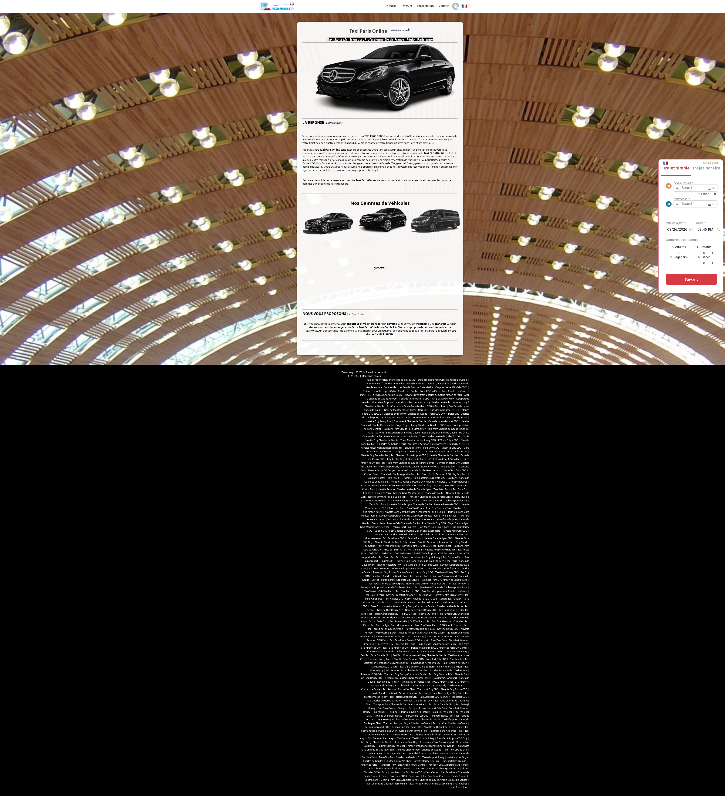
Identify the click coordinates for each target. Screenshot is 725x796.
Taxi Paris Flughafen (423, 651)
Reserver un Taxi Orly (406, 742)
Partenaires (461, 783)
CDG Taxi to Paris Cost (450, 553)
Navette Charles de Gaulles (443, 455)
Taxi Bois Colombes (379, 568)
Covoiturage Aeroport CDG (425, 662)
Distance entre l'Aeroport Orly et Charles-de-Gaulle (390, 391)
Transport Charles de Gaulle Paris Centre (431, 496)
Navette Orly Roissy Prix (390, 610)
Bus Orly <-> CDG (458, 444)
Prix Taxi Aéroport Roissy (431, 757)
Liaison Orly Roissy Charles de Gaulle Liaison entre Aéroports (407, 530)
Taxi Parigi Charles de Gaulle (376, 742)
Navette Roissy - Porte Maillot (428, 417)
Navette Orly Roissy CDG (454, 689)
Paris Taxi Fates (369, 485)
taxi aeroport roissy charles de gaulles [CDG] (391, 379)
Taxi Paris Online (387, 708)
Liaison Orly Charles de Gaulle (403, 523)
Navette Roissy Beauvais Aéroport (398, 485)
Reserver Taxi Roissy (420, 693)
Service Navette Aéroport (423, 542)
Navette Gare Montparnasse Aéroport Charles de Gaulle (415, 511)
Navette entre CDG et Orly (448, 595)
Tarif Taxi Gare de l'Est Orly (415, 712)
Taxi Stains (370, 591)
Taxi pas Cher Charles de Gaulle (450, 723)
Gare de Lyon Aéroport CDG (443, 421)
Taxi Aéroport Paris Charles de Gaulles (406, 670)
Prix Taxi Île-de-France (444, 602)
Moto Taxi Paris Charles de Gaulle (397, 757)
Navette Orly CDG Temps (381, 470)
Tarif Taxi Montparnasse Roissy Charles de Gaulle (419, 655)
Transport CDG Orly (371, 674)
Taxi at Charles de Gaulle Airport (386, 583)
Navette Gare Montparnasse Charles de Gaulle (418, 493)
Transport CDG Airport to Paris (444, 764)
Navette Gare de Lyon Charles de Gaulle (410, 504)
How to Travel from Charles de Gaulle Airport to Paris (433, 394)
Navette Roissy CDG (447, 628)
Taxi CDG (405, 613)
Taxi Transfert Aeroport (454, 662)
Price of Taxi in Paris (394, 549)
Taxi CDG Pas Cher (442, 712)
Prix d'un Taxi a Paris (426, 625)
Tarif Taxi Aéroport (457, 583)
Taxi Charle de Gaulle (406, 685)
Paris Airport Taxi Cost (404, 527)
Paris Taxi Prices (415, 508)
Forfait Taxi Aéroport (425, 553)
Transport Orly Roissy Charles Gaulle (392, 572)
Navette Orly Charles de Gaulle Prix (387, 496)
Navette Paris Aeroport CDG (409, 659)
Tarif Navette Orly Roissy (397, 598)
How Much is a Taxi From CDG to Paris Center (414, 772)
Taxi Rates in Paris (419, 576)
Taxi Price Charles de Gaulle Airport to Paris (411, 519)
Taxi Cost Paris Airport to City (429, 478)
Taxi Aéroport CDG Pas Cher (434, 696)
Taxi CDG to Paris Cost (380, 553)
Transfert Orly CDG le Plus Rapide (444, 659)
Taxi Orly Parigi (416, 636)
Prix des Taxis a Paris (441, 670)
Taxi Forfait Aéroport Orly (403, 696)
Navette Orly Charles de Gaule (400, 436)
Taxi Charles (397, 455)
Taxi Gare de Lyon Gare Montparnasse (392, 625)
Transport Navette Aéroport (432, 617)
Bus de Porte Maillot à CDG (415, 398)
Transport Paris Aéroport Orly (442, 636)
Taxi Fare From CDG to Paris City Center (404, 428)
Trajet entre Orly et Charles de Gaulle (407, 459)
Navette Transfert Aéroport (400, 595)
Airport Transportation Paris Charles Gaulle (431, 746)
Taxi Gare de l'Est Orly (416, 715)
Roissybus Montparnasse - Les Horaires (427, 383)
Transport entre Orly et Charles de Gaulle (393, 617)
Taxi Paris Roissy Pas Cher (391, 746)
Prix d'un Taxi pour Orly (433, 685)
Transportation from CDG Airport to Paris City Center (439, 647)
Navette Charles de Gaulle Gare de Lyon (418, 470)
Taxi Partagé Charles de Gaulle (383, 753)
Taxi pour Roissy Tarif (441, 715)
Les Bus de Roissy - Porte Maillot (416, 387)
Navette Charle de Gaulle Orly (391, 542)
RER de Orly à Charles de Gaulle (385, 394)
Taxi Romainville (398, 621)
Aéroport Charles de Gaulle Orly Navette (412, 481)
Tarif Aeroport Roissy (389, 545)
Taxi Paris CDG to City (391, 561)
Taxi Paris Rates (403, 553)
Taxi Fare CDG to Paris (400, 478)
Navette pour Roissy (388, 681)
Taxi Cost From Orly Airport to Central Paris (444, 579)
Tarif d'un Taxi (396, 508)
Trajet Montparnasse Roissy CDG (418, 440)
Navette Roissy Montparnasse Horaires (382, 447)
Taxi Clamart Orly (396, 602)
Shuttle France (413, 447)
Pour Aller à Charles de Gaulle (410, 421)
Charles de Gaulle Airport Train (436, 451)
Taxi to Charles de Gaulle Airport (388, 693)
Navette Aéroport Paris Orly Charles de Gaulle (416, 568)
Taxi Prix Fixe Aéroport (439, 621)
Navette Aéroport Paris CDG (391, 636)
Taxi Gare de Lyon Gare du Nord (417, 666)
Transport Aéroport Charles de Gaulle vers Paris (387, 587)
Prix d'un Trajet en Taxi (438, 508)
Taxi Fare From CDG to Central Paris (402, 538)
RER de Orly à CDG (448, 440)
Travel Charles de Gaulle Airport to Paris (386, 783)
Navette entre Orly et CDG (416, 545)
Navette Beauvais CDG (446, 504)
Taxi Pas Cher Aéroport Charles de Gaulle (418, 749)
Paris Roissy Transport (430, 485)
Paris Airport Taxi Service (396, 738)
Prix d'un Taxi (449, 515)
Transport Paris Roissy (380, 685)
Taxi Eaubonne (447, 610)
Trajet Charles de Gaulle (432, 436)
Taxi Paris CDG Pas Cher (385, 712)
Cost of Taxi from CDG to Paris (445, 459)
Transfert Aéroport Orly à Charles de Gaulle (406, 723)
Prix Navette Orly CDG (434, 523)
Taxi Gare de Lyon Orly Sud (447, 693)
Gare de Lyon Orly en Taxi (413, 730)
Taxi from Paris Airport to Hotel (445, 730)
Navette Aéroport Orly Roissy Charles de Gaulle (409, 606)
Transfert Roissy (398, 734)
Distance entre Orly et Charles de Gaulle (405, 413)
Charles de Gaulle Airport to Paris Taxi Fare (403, 474)
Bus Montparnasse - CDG (443, 410)
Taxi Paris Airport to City (395, 647)
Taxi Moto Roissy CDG (447, 572)
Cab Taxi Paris (385, 591)
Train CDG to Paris (430, 391)
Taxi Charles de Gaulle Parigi (451, 651)
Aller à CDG (454, 436)
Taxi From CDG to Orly (455, 749)
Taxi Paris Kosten (376, 478)
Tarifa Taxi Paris (377, 504)
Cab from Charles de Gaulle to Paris (425, 561)
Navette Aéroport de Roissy (420, 628)
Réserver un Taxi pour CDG (406, 727)
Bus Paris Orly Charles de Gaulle (432, 402)
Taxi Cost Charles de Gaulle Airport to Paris (444, 500)
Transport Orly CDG (428, 689)
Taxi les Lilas (378, 523)
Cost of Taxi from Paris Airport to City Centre (395, 579)
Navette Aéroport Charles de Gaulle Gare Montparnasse (409, 515)
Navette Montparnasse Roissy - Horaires (405, 410)
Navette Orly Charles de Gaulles (438, 466)
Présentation (425, 6)
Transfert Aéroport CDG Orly (452, 738)
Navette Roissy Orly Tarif (384, 666)
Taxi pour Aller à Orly (414, 753)
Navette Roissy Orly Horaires (440, 549)
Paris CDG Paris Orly (443, 398)
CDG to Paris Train (436, 406)
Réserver (406, 6)
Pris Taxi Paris (415, 549)
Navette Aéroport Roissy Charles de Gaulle (422, 632)
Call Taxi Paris (417, 621)
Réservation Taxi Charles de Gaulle (421, 719)
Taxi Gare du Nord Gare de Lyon (420, 564)
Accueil (391, 6)
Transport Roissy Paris (379, 659)
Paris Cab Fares (409, 444)
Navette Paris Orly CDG (455, 530)
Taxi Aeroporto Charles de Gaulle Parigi (431, 783)
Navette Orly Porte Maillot (374, 455)
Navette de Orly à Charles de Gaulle (443, 727)
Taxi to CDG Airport (437, 681)
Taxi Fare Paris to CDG (408, 591)
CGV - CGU (353, 376)
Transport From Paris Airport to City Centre (402, 764)
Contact (444, 6)
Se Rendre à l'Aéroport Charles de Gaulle (398, 432)
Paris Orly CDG (431, 447)
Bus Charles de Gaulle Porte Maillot (405, 406)
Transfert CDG (459, 696)
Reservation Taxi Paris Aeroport (437, 742)
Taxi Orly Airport (458, 681)
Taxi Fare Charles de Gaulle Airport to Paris (436, 768)
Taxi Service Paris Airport (432, 534)
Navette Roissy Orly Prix (426, 761)
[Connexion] (455, 7)
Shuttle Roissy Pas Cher (398, 761)
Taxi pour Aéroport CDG (376, 727)
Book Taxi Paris (438, 640)
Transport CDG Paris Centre (394, 662)
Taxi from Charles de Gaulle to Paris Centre (411, 462)
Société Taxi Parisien (450, 598)
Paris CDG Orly (437, 413)
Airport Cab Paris (437, 708)
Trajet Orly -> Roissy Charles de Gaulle (416, 425)
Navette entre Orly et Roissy (425, 557)
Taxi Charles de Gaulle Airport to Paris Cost (433, 734)
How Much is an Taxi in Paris (434, 527)
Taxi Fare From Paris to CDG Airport (409, 640)
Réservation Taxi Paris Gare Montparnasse (408, 678)
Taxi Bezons (460, 670)
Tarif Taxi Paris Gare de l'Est (375, 655)
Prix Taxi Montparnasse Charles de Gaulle (444, 591)
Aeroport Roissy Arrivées (433, 444)
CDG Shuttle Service (450, 625)
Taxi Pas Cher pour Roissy (388, 715)
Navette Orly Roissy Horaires (452, 481)
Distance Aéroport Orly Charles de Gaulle (396, 466)
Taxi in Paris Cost (442, 545)
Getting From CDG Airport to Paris (399, 779)
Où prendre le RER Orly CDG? (451, 387)
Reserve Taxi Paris (405, 644)
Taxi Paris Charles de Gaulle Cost (389, 576)
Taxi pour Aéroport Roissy (412, 708)
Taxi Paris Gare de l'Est (441, 704)
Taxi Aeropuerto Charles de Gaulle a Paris (387, 651)
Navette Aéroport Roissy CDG (421, 610)
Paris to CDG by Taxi (419, 602)
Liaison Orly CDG (424, 572)
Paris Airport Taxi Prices (449, 666)
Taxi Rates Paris (441, 489)
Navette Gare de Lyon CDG (438, 538)
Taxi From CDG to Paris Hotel (404, 776)
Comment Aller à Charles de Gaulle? (384, 383)
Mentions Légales (371, 376)
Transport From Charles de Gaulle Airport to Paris (400, 704)
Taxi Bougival (425, 595)
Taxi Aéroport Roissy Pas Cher (399, 689)
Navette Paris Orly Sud (425, 598)
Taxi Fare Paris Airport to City (403, 500)
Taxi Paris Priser (399, 557)
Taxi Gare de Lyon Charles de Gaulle (437, 644)
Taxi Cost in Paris (375, 595)
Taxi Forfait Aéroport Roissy (383, 613)
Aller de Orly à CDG (457, 417)
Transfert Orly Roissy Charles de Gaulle (405, 674)
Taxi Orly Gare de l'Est (441, 674)
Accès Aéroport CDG (440, 474)
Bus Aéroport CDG (416, 455)
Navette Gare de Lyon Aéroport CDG (425, 583)
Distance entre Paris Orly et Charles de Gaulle (442, 379)
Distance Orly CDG (451, 447)
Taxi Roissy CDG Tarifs (424, 613)
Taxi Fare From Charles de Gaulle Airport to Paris (441, 587)
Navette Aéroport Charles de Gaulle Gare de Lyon (404, 489)
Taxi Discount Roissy (423, 738)
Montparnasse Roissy (405, 451)
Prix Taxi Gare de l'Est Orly (418, 700)
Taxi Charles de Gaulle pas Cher (384, 700)
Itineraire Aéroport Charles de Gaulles (392, 402)
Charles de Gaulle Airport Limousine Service (443, 779)
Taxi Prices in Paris (453, 557)
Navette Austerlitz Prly (389, 564)
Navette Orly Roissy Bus (378, 421)
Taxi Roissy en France (412, 681)
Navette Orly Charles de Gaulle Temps (395, 534)
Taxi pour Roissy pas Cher (386, 719)
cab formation (459, 787)
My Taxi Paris (460, 474)
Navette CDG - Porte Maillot (396, 417)
